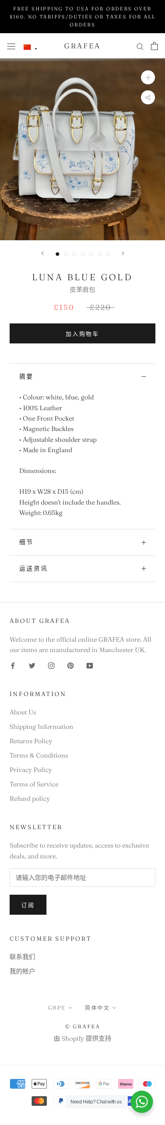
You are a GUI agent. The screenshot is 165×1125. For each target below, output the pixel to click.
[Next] (123, 253)
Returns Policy (31, 741)
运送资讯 (33, 568)
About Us (23, 712)
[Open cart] (154, 46)
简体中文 (97, 1007)
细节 (26, 542)
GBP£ (57, 1007)
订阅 (28, 905)
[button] (30, 47)
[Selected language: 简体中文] (30, 47)
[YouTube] (90, 664)
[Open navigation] (11, 45)
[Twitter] (32, 664)
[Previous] (42, 253)
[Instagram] (51, 664)
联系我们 (22, 957)
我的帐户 (22, 971)
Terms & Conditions (39, 755)
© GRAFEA (83, 1026)
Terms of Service (34, 784)
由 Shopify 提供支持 (82, 1038)
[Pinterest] (70, 664)
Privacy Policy (31, 770)
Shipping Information (41, 726)
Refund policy (30, 798)
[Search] (140, 46)
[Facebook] (13, 664)
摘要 (26, 376)
